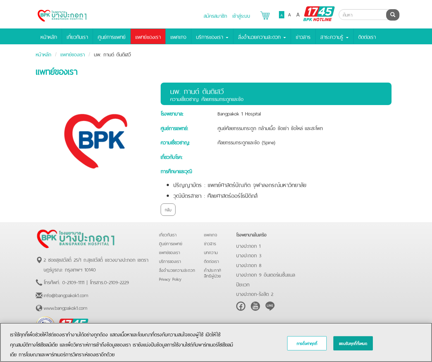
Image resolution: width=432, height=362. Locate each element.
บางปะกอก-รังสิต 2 (254, 293)
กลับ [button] (168, 209)
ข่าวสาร (303, 36)
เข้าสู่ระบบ (241, 15)
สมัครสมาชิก (215, 15)
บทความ (211, 252)
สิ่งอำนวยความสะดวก (177, 270)
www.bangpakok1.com (65, 307)
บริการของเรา (170, 261)
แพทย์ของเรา (148, 36)
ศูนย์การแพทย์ (112, 36)
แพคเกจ (178, 36)
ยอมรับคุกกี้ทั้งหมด (353, 343)
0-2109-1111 (73, 281)
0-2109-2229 (116, 281)
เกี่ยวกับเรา (77, 36)
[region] (216, 342)
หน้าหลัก (48, 36)
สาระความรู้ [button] (332, 36)
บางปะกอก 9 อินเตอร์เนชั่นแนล (265, 274)
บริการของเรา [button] (210, 36)
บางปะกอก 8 (248, 264)
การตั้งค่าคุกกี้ (307, 343)
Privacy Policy (170, 279)
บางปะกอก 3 (248, 254)
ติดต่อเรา (367, 36)
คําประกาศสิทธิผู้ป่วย (212, 272)
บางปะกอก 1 (248, 245)
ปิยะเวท (243, 283)
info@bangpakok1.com (66, 294)
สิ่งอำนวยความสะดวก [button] (260, 36)
